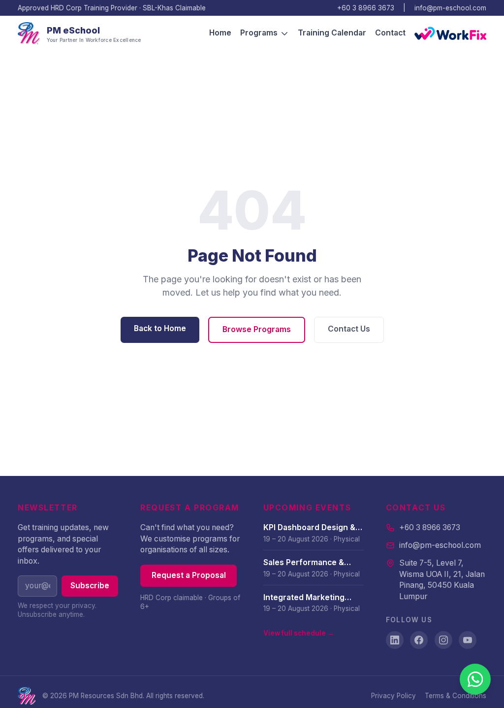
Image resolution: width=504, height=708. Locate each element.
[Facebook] (419, 640)
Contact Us (349, 329)
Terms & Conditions (455, 696)
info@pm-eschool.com (450, 8)
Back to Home (160, 328)
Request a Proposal (189, 575)
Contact (390, 32)
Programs (259, 32)
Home (220, 32)
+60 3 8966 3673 (365, 8)
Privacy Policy (393, 696)
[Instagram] (443, 640)
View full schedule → (298, 633)
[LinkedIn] (395, 640)
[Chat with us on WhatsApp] (475, 679)
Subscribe (89, 585)
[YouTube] (467, 640)
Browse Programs (256, 329)
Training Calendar (332, 32)
